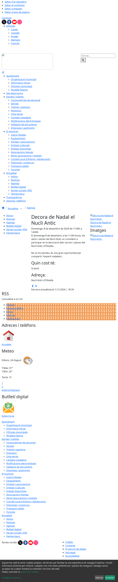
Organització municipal (19, 425)
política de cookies (29, 571)
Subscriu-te (8, 416)
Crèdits (69, 542)
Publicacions (13, 318)
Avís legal (70, 552)
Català (14, 29)
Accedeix (6, 344)
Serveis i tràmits (10, 439)
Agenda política (14, 308)
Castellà (15, 33)
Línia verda (12, 456)
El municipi (8, 473)
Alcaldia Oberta (14, 435)
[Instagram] (19, 21)
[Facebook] (9, 21)
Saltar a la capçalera (15, 1)
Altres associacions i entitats (21, 498)
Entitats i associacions (18, 484)
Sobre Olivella (13, 477)
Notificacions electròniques (21, 463)
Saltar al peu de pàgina (17, 12)
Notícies (10, 219)
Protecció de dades (75, 549)
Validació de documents (19, 466)
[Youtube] (14, 21)
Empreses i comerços (18, 505)
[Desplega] (21, 209)
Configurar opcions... (12, 577)
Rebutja (99, 577)
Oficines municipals (17, 432)
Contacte (7, 18)
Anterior (6, 390)
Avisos (9, 215)
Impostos (11, 453)
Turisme (10, 512)
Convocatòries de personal (21, 442)
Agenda (31, 207)
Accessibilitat (72, 556)
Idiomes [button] (10, 26)
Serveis (10, 446)
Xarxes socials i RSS (16, 229)
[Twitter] (4, 21)
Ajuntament (8, 421)
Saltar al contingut (15, 5)
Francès (15, 43)
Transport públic (15, 508)
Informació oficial (15, 428)
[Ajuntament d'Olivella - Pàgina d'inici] (27, 61)
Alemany (15, 39)
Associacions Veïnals (17, 494)
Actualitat (13, 208)
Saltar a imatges (13, 8)
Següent (15, 390)
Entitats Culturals (15, 487)
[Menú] (3, 72)
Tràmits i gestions (16, 449)
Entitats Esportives (16, 491)
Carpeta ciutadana (16, 460)
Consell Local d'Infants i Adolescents (26, 501)
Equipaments (13, 480)
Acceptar (110, 577)
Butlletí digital (13, 226)
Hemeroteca (13, 233)
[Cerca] (83, 60)
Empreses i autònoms (18, 470)
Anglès (14, 36)
